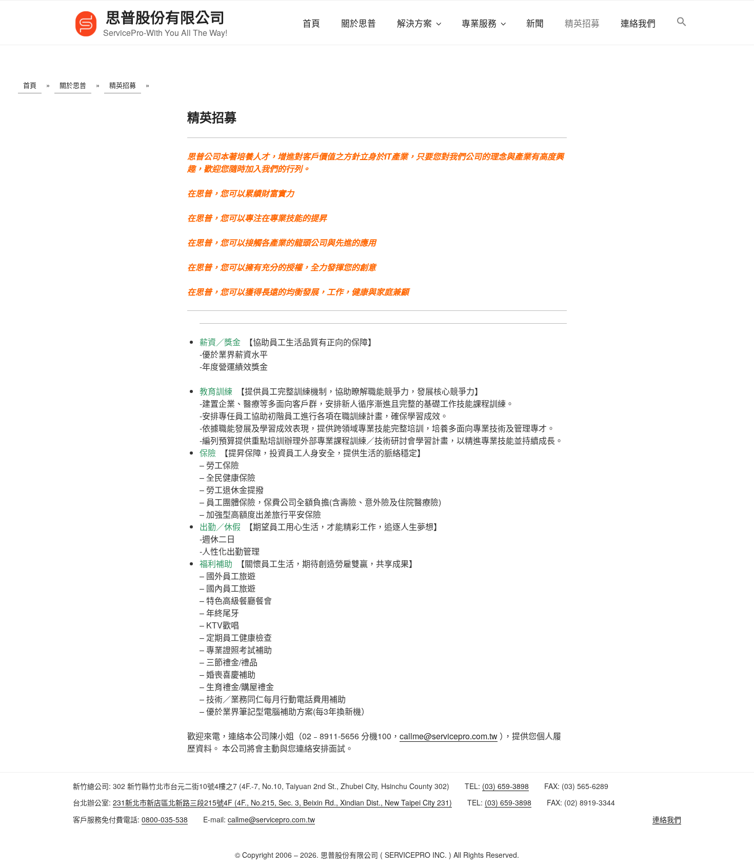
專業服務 (479, 23)
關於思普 (358, 23)
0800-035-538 (165, 819)
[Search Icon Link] (681, 22)
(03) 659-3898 (505, 786)
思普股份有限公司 (165, 17)
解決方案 (414, 23)
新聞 (535, 23)
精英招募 (582, 23)
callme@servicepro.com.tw (449, 736)
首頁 (311, 23)
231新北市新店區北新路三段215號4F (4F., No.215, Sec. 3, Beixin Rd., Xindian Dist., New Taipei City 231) (282, 802)
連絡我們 (638, 23)
